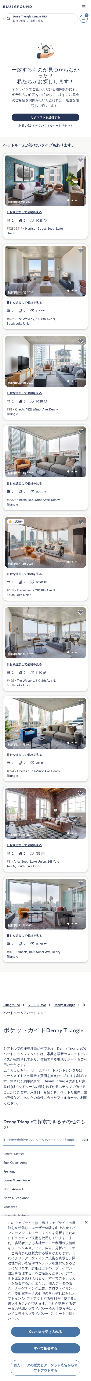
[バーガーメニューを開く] (84, 7)
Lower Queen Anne (16, 1180)
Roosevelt (10, 1207)
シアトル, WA (37, 1005)
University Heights (16, 1216)
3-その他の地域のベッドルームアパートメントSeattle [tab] (38, 1140)
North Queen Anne (16, 1198)
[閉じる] (86, 1222)
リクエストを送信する (45, 117)
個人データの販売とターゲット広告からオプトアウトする (45, 1368)
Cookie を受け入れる (45, 1331)
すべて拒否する (45, 1348)
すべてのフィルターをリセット (52, 125)
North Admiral (13, 1189)
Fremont (9, 1171)
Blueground (11, 1005)
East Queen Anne (15, 1163)
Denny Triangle (64, 1005)
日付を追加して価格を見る (24, 212)
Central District (13, 1154)
